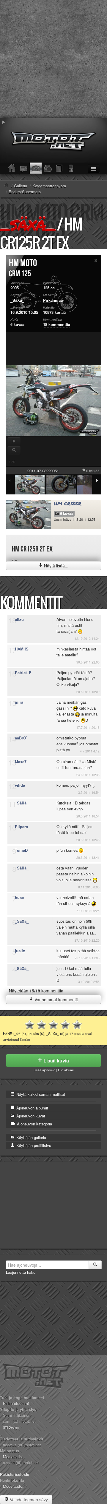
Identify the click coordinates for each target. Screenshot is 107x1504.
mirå (19, 702)
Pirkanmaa (53, 300)
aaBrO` (21, 738)
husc (19, 897)
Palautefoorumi (16, 1403)
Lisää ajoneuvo (44, 1069)
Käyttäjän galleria (30, 1137)
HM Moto (23, 263)
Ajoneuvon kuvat (30, 1116)
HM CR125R (67, 503)
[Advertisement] (53, 59)
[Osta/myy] (48, 168)
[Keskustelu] (24, 168)
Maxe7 (20, 761)
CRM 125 (20, 274)
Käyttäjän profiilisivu (33, 1145)
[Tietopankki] (59, 168)
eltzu (19, 619)
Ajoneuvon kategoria (34, 1124)
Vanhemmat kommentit (55, 999)
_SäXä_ (27, 224)
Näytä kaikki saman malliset (40, 1094)
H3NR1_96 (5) (14, 1033)
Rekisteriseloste (14, 1474)
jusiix (20, 950)
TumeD (21, 850)
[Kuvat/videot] (36, 168)
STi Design (11, 1427)
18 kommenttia (56, 324)
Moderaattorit (14, 1486)
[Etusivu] (12, 168)
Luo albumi (65, 1069)
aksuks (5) (36, 1033)
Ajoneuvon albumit (31, 1108)
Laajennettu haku (20, 1272)
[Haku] (95, 1264)
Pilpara (21, 826)
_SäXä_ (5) (55, 1033)
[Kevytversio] (71, 168)
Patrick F (23, 672)
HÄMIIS (22, 649)
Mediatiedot (13, 1456)
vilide (20, 785)
